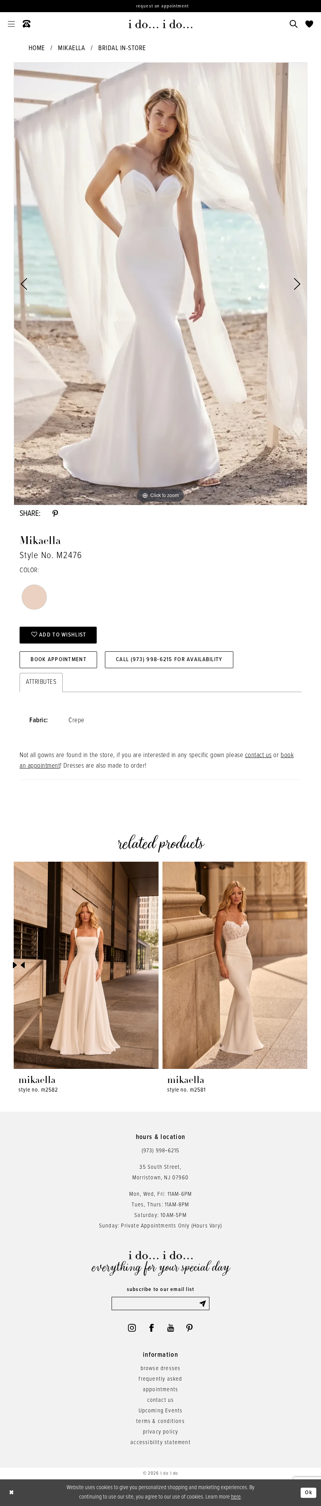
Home (37, 48)
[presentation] (86, 965)
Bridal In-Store (122, 48)
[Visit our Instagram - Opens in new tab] (132, 1328)
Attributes (41, 682)
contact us (258, 755)
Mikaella (71, 48)
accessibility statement (160, 1442)
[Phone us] (26, 24)
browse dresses (161, 1368)
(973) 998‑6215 (161, 1151)
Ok (308, 1493)
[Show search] (293, 24)
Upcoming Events (161, 1411)
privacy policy (161, 1432)
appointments (160, 1390)
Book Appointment (59, 660)
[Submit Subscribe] (203, 1303)
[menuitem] (11, 24)
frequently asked (160, 1379)
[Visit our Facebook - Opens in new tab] (151, 1328)
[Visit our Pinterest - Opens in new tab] (189, 1328)
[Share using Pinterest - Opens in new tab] (55, 514)
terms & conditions (160, 1421)
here (236, 1497)
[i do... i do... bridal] (161, 24)
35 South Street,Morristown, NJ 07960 (160, 1172)
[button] (11, 24)
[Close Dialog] (12, 1493)
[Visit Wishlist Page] (309, 24)
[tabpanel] (160, 284)
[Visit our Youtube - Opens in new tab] (170, 1328)
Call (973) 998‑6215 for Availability (169, 660)
